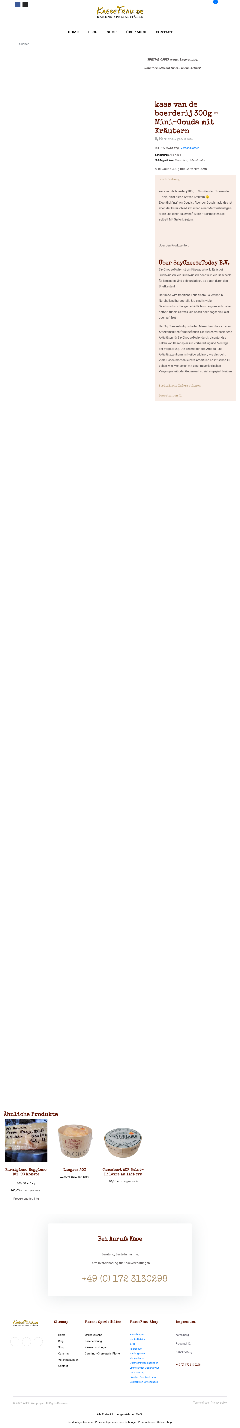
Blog (93, 32)
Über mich (136, 32)
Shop (112, 32)
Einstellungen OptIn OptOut (144, 1367)
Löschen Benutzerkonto (143, 1377)
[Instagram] (25, 4)
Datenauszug (137, 1372)
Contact (164, 32)
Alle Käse (175, 154)
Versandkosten (190, 148)
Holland (193, 160)
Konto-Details (137, 1339)
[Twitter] (26, 1341)
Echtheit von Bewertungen (144, 1381)
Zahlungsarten (138, 1353)
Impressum (136, 1348)
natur (202, 160)
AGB (132, 1344)
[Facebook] (17, 4)
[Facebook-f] (14, 1341)
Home (73, 32)
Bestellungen (137, 1334)
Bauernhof (181, 160)
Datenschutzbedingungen (144, 1362)
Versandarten (137, 1358)
